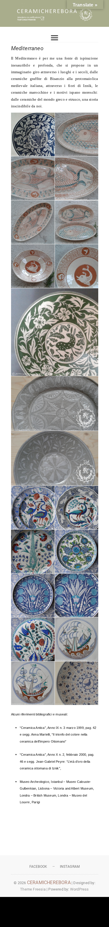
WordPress (79, 889)
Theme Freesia (33, 889)
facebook (38, 867)
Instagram (70, 867)
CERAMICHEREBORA (49, 882)
